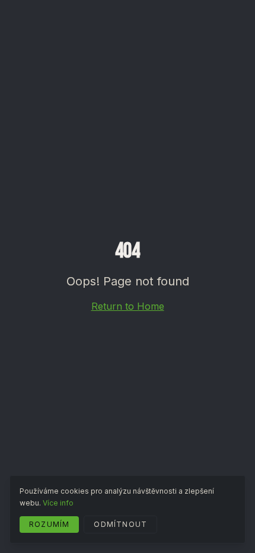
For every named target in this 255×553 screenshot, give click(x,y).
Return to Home (127, 306)
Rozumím (49, 524)
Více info (58, 502)
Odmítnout (120, 524)
